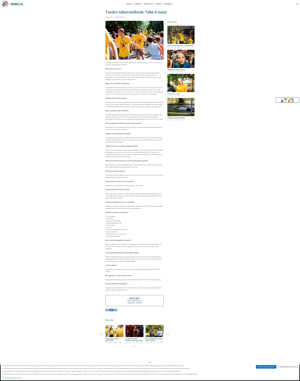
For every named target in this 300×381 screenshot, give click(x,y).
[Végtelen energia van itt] (181, 51)
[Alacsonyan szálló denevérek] (114, 326)
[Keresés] (297, 4)
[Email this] (107, 310)
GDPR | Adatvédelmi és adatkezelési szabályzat (12, 377)
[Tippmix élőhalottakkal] (181, 99)
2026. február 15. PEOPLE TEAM (134, 300)
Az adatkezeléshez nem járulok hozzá (288, 367)
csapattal (115, 185)
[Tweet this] (115, 310)
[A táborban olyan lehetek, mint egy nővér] (134, 326)
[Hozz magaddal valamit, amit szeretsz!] (154, 326)
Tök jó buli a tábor (173, 94)
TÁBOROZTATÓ (120, 17)
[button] (134, 346)
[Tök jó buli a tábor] (181, 75)
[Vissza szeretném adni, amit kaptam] (181, 27)
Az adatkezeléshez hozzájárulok (266, 367)
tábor (152, 119)
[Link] (5, 4)
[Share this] (111, 310)
